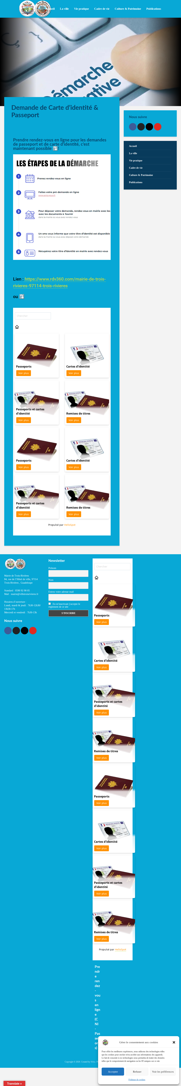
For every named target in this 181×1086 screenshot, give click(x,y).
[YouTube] (157, 126)
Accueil (50, 8)
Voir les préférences (163, 1071)
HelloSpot (69, 524)
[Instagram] (149, 126)
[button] (174, 1042)
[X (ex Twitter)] (141, 126)
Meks (93, 1062)
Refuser (137, 1071)
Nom (50, 580)
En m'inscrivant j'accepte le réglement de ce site (64, 605)
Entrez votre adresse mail (61, 591)
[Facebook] (132, 126)
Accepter (113, 1071)
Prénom (52, 568)
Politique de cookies (137, 1079)
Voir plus (23, 373)
